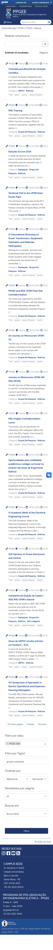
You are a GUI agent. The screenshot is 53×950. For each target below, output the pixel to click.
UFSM (9, 932)
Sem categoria (33, 621)
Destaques (23, 169)
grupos (24, 95)
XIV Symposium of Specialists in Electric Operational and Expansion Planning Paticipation (26, 686)
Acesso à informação (41, 2)
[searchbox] (22, 743)
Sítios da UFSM (41, 6)
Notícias (29, 90)
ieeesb (39, 136)
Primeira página (15, 724)
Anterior (31, 724)
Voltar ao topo (44, 841)
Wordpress (46, 928)
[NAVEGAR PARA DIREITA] (51, 2)
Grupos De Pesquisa (27, 131)
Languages (10, 6)
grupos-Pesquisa (36, 95)
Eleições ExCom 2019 (19, 151)
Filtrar (26, 830)
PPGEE (12, 63)
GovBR (4, 2)
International (25, 6)
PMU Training (15, 110)
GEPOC (21, 90)
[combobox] (26, 744)
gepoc (17, 95)
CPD (16, 932)
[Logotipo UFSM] (8, 12)
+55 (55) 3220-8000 (14, 886)
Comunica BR (21, 2)
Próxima (42, 724)
